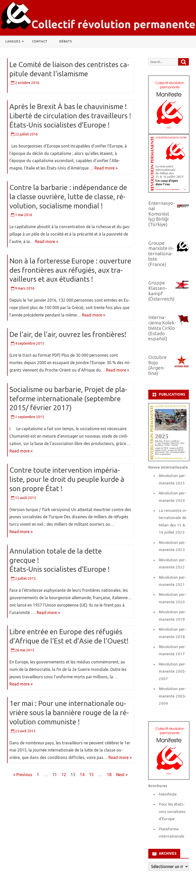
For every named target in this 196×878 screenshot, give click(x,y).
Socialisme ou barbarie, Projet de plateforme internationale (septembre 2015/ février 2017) (68, 398)
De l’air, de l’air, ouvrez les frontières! (67, 334)
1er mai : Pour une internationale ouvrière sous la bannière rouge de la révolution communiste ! (69, 712)
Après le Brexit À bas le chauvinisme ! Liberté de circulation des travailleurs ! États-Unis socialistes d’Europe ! (70, 115)
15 (91, 774)
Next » (122, 774)
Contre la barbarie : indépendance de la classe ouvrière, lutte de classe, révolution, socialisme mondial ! (68, 196)
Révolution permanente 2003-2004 (172, 695)
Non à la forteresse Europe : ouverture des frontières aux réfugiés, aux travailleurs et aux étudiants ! (70, 270)
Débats (65, 41)
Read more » (106, 168)
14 (82, 774)
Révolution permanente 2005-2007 (172, 671)
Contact (39, 41)
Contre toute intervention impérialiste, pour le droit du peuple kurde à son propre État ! (66, 479)
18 (109, 774)
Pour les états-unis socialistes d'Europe (172, 811)
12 (64, 774)
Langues (12, 41)
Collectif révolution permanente (113, 24)
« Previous (22, 774)
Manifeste (168, 794)
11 (54, 774)
